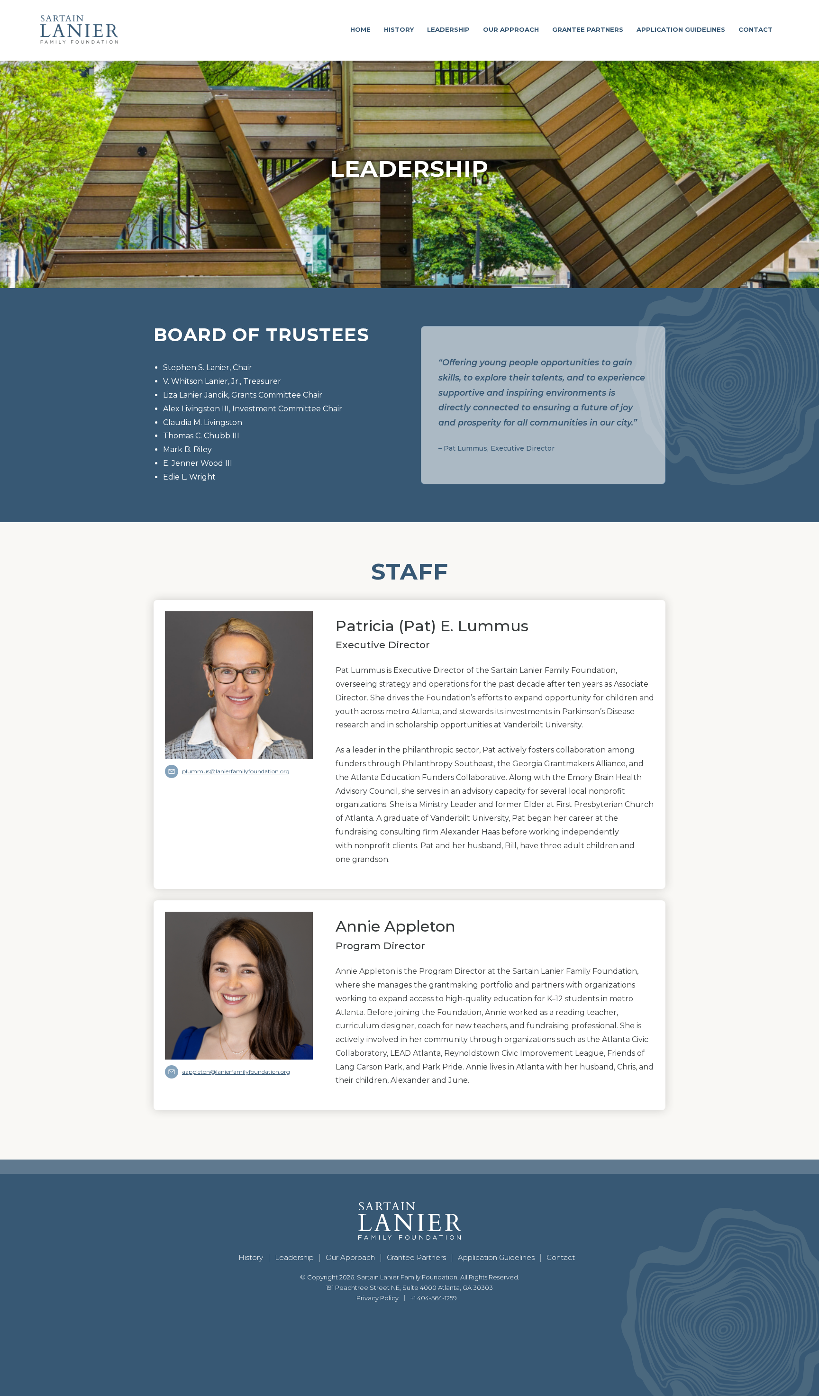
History (399, 29)
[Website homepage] (79, 29)
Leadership (448, 29)
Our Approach (511, 29)
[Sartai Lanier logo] (409, 1221)
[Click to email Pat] (171, 771)
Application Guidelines (681, 29)
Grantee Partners (587, 29)
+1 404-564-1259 (433, 1298)
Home (360, 29)
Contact (755, 29)
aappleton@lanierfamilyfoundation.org (236, 1071)
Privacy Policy (377, 1298)
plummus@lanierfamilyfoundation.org (236, 771)
